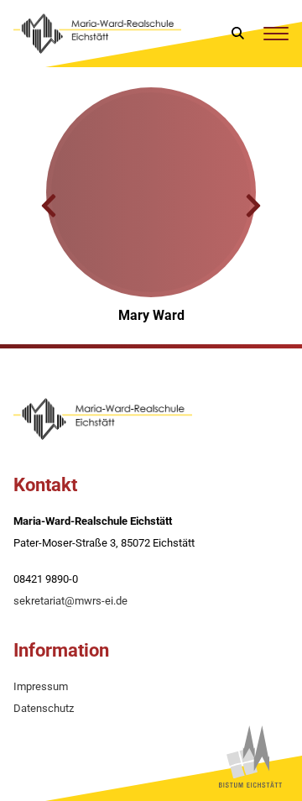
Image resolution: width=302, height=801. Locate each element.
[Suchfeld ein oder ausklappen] (238, 33)
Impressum (40, 686)
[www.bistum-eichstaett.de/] (250, 756)
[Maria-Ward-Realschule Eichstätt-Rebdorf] (97, 33)
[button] (48, 205)
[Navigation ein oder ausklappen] (276, 33)
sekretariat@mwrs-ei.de (70, 600)
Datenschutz (43, 708)
